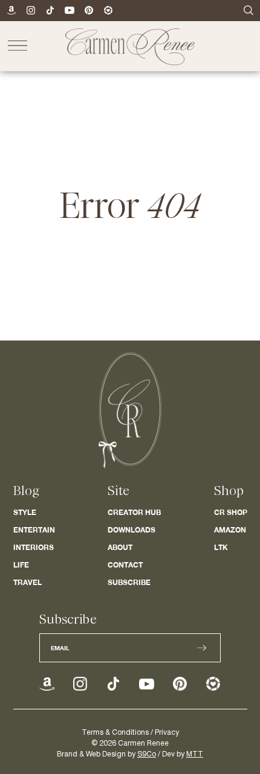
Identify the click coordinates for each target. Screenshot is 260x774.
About (120, 547)
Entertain (34, 529)
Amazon (230, 529)
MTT (194, 754)
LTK (221, 547)
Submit (201, 648)
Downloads (131, 529)
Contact (125, 564)
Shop (229, 491)
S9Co (146, 754)
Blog (26, 491)
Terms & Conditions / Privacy (130, 732)
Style (24, 512)
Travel (27, 582)
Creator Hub (134, 512)
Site (118, 491)
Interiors (33, 547)
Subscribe (129, 582)
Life (21, 564)
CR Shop (230, 512)
